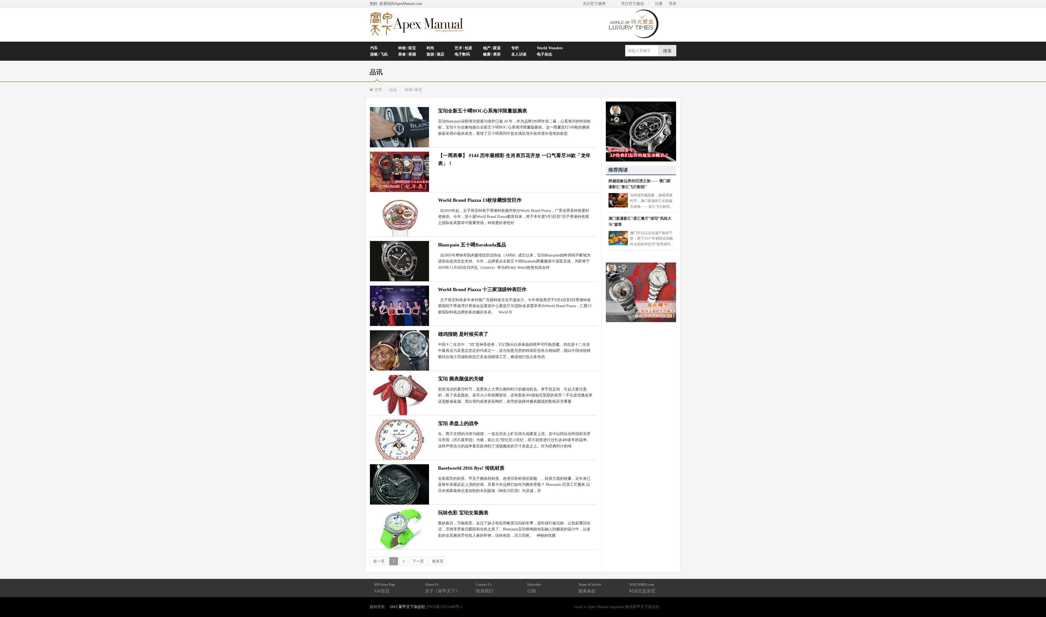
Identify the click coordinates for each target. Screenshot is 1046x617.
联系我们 (484, 588)
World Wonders (550, 48)
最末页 (437, 561)
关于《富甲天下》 (442, 588)
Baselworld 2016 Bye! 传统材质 (471, 468)
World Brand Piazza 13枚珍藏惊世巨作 (480, 200)
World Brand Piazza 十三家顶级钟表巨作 (482, 289)
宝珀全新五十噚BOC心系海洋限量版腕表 (482, 110)
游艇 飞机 (379, 54)
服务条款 (589, 588)
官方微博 (1035, 600)
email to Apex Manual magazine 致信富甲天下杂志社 (616, 607)
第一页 (379, 561)
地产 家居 (492, 48)
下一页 (418, 561)
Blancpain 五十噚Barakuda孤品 (472, 244)
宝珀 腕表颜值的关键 (461, 378)
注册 (658, 3)
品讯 (393, 89)
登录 (672, 3)
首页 (378, 89)
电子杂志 (544, 54)
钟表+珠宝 (413, 89)
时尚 (430, 48)
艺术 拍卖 (463, 48)
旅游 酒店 (435, 54)
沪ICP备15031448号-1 (444, 607)
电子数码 (462, 54)
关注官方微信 (632, 3)
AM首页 (384, 588)
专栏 (515, 48)
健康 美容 (492, 54)
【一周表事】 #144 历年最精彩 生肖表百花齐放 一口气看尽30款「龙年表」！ (514, 159)
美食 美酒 (407, 54)
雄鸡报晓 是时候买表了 (463, 334)
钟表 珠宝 (407, 48)
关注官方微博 (594, 3)
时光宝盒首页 (642, 588)
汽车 (374, 48)
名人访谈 (519, 54)
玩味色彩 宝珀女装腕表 (463, 512)
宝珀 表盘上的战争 (458, 423)
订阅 (534, 588)
